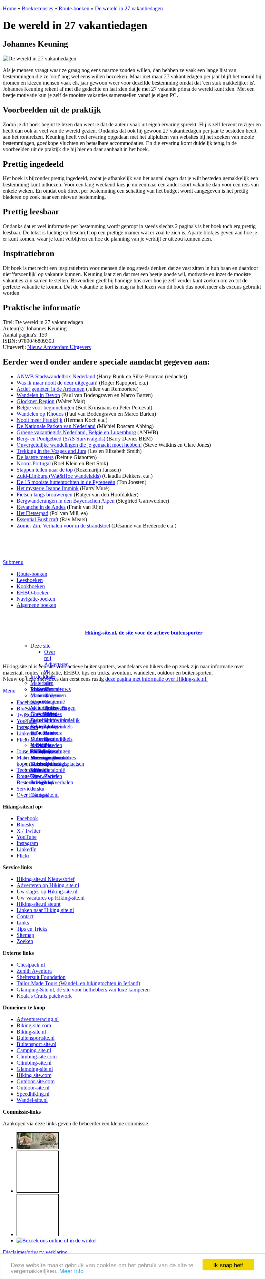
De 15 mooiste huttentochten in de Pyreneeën (66, 482)
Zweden (53, 745)
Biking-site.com (34, 1025)
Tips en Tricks (32, 929)
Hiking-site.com (34, 1075)
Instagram (27, 727)
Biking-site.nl (31, 1032)
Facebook (27, 702)
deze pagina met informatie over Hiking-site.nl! (156, 679)
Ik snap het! (228, 1264)
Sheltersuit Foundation (41, 977)
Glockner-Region (36, 401)
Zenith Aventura (34, 971)
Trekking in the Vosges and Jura (51, 451)
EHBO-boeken (33, 592)
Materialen (41, 683)
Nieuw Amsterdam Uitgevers (59, 347)
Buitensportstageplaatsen (57, 764)
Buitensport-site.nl (36, 1044)
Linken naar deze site (52, 736)
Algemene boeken (36, 605)
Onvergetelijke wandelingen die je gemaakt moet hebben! (79, 445)
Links (23, 923)
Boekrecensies (37, 8)
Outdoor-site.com (36, 1081)
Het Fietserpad (32, 513)
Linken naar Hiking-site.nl (45, 910)
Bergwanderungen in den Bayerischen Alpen (66, 501)
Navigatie (40, 745)
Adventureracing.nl (38, 1019)
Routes (38, 689)
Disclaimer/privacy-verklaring (35, 1252)
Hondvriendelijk (62, 720)
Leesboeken (30, 580)
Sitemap (39, 770)
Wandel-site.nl (32, 1100)
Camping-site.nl (34, 1050)
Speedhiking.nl (33, 1094)
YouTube (27, 837)
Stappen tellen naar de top (45, 470)
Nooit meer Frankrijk (39, 420)
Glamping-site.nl (35, 1069)
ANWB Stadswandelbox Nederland (56, 376)
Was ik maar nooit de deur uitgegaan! (57, 383)
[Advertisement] (43, 624)
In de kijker (42, 677)
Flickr (23, 740)
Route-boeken (74, 8)
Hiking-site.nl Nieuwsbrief (46, 879)
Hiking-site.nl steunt (38, 904)
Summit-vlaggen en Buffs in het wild (53, 704)
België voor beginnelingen (45, 407)
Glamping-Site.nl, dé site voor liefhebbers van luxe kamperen (83, 989)
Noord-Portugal (34, 463)
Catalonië (54, 702)
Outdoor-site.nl (33, 1088)
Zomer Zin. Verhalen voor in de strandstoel (63, 526)
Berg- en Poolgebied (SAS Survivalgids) (61, 439)
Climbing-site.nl (34, 1063)
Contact (38, 795)
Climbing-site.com (37, 1056)
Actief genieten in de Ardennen (51, 389)
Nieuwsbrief (43, 776)
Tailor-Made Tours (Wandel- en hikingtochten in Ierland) (78, 983)
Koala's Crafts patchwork (44, 996)
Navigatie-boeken (36, 599)
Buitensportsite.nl (36, 1038)
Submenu (13, 562)
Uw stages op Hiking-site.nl (47, 891)
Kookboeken (31, 586)
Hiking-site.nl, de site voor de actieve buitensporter (144, 633)
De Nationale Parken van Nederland (56, 426)
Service (25, 789)
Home (9, 8)
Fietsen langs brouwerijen (44, 494)
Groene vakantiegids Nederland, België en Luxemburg (76, 432)
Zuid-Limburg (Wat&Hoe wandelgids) (59, 476)
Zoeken (25, 941)
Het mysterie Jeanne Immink (48, 488)
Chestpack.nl (31, 965)
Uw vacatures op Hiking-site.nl (51, 898)
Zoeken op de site (42, 785)
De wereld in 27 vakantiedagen (129, 8)
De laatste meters (35, 457)
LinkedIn (27, 733)
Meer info (71, 1270)
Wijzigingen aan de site (57, 757)
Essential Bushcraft (37, 519)
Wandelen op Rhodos (40, 414)
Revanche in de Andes (41, 507)
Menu (9, 691)
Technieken (29, 770)
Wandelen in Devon (38, 395)
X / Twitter (28, 831)
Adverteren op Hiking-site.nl (48, 885)
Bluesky (26, 824)
